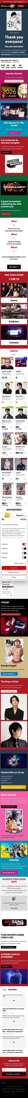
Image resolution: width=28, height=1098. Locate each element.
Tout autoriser (14, 567)
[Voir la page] (7, 581)
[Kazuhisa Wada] (21, 418)
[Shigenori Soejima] (7, 418)
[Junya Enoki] (21, 393)
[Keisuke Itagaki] (7, 368)
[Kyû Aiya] (7, 444)
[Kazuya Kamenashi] (7, 393)
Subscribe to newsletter (13, 1074)
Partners (18, 1091)
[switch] (24, 548)
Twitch (10, 886)
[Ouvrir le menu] (26, 6)
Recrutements (6, 1091)
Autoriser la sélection (14, 572)
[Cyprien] (21, 469)
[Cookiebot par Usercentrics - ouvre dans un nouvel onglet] (20, 519)
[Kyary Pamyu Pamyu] (7, 469)
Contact (23, 1091)
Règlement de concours (20, 1088)
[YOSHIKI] (21, 368)
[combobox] (14, 1082)
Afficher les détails (19, 563)
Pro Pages (13, 1091)
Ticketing (20, 6)
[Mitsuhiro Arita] (21, 444)
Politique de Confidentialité (8, 1088)
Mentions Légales (18, 1086)
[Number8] (21, 495)
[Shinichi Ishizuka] (7, 495)
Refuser (14, 577)
